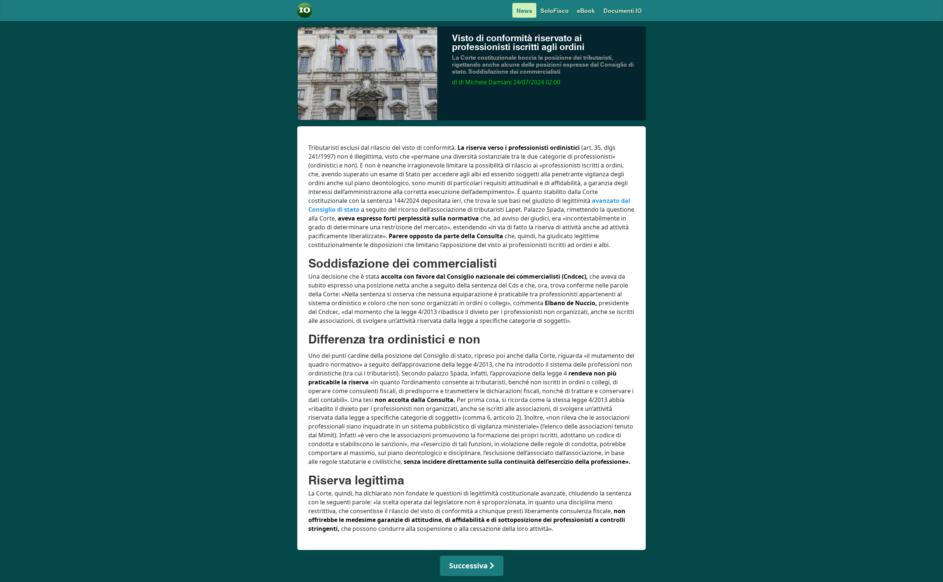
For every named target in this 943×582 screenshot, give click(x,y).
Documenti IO (622, 10)
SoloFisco (554, 10)
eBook (586, 10)
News (524, 10)
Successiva (469, 566)
